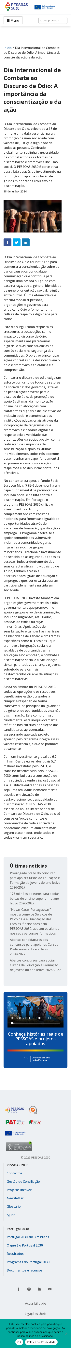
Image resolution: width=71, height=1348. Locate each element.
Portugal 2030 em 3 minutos (28, 1237)
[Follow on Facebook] (19, 1290)
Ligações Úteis (35, 1314)
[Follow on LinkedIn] (40, 1290)
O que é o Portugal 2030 (25, 1245)
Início (8, 48)
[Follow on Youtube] (51, 1290)
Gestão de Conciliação (23, 1181)
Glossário (14, 1206)
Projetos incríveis (19, 1190)
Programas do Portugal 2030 (28, 1262)
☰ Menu (13, 20)
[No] (66, 1334)
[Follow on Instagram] (30, 1290)
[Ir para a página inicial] (19, 7)
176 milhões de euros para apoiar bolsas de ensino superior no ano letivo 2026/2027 (34, 898)
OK (19, 1342)
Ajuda (11, 1215)
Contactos (14, 1173)
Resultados (15, 1253)
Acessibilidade (35, 1303)
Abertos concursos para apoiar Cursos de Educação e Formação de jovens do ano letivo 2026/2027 (35, 965)
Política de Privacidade (41, 1342)
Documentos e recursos (24, 1270)
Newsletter (15, 1198)
